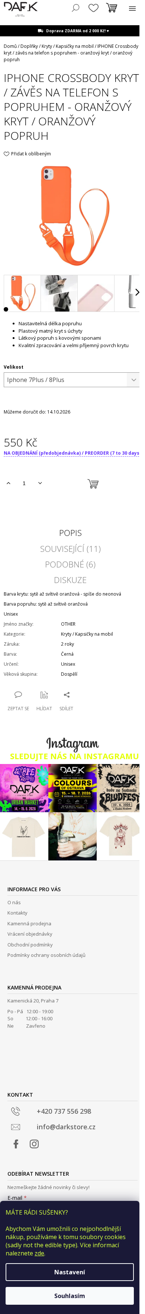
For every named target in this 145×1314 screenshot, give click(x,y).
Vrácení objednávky (29, 934)
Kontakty (17, 912)
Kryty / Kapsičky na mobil (87, 634)
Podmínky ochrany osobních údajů (46, 955)
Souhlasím (69, 1296)
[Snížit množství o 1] (40, 483)
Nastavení (69, 1272)
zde (39, 1253)
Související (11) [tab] (70, 548)
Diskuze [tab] (70, 579)
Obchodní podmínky (30, 944)
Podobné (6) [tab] (70, 564)
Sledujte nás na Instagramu (74, 756)
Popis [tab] (70, 532)
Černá (67, 654)
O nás (14, 902)
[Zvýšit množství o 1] (8, 483)
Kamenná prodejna (29, 923)
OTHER (68, 624)
